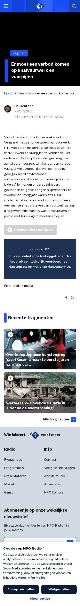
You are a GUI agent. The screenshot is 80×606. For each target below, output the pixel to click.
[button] (6, 6)
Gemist (9, 492)
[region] (40, 259)
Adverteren (53, 484)
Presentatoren (15, 476)
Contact (50, 459)
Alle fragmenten (56, 419)
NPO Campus (54, 492)
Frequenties (13, 459)
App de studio (54, 476)
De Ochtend (23, 106)
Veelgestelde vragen (59, 467)
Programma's (14, 467)
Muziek (9, 484)
